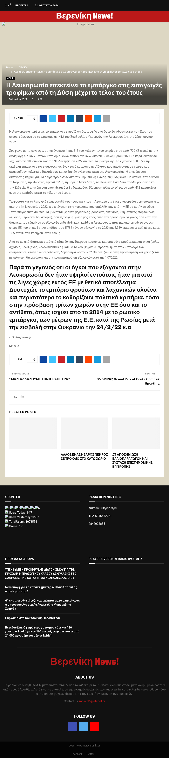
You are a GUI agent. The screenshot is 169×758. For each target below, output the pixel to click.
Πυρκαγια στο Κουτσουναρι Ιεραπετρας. (33, 618)
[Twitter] (83, 726)
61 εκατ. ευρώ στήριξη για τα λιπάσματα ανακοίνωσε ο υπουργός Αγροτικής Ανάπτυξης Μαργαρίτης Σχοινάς (42, 604)
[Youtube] (94, 726)
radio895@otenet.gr (92, 701)
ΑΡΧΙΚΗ (10, 78)
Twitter (90, 754)
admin (18, 396)
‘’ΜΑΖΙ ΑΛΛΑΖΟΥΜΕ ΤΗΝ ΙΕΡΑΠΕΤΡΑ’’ (39, 379)
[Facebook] (72, 726)
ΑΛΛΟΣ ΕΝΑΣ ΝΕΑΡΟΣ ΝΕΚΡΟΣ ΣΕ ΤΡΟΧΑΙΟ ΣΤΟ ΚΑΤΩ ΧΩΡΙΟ (84, 457)
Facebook (77, 754)
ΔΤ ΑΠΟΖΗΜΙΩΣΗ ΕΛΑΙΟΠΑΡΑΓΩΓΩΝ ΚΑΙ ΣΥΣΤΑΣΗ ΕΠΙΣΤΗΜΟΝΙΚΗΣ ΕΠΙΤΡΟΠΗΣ (132, 461)
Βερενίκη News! (84, 17)
